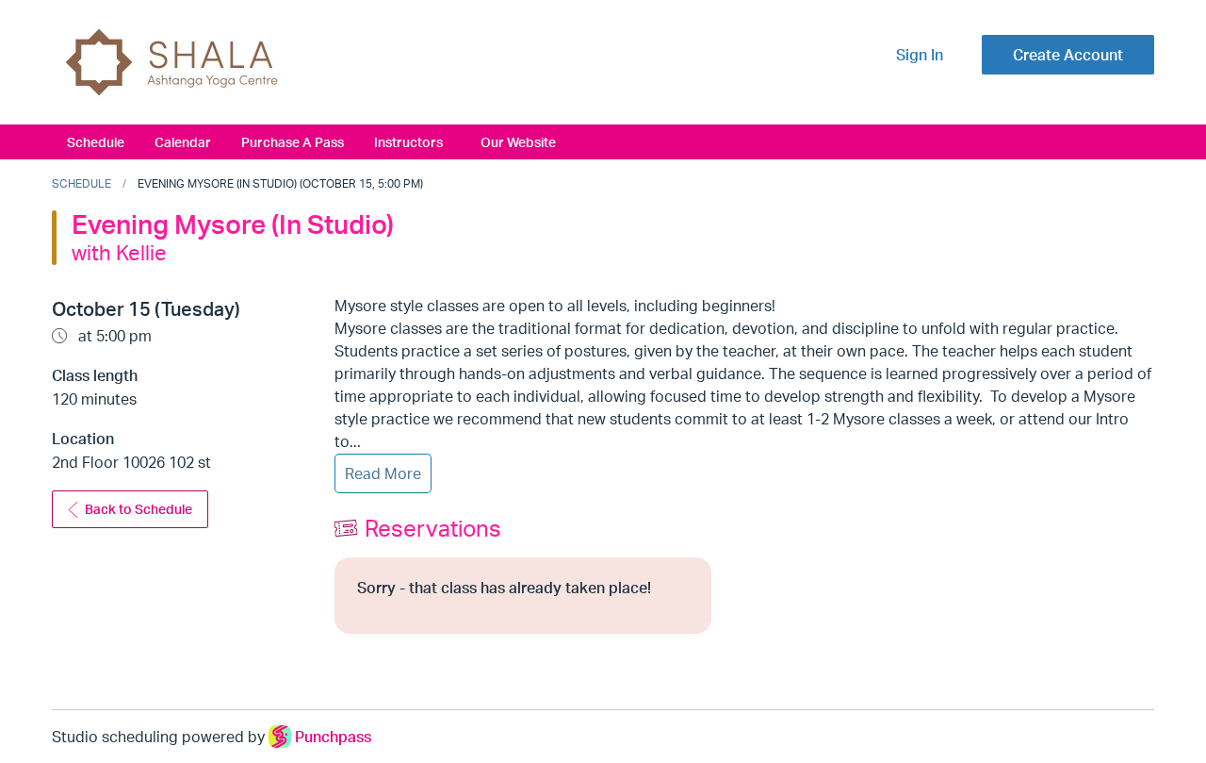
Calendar (183, 141)
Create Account (1068, 54)
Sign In (919, 54)
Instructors (408, 141)
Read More (383, 473)
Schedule (95, 141)
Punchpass (333, 736)
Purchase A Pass (292, 141)
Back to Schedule (138, 509)
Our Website (518, 141)
